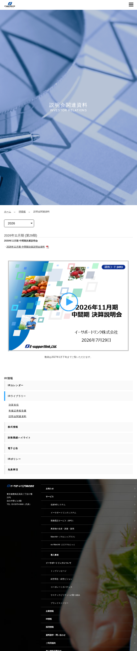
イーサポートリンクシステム (63, 513)
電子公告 (13, 448)
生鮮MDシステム (58, 504)
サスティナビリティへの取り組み (65, 595)
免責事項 (13, 469)
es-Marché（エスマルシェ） (63, 544)
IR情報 (22, 211)
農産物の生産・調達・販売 (62, 529)
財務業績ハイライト (19, 437)
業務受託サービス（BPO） (62, 521)
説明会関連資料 (17, 416)
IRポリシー (14, 459)
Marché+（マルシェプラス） (63, 537)
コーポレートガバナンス (61, 587)
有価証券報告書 (17, 410)
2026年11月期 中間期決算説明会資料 (25, 246)
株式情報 (13, 427)
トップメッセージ (58, 571)
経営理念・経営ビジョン (61, 579)
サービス (50, 496)
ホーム (7, 211)
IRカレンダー (15, 385)
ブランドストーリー (59, 603)
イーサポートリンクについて (58, 563)
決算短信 (14, 404)
